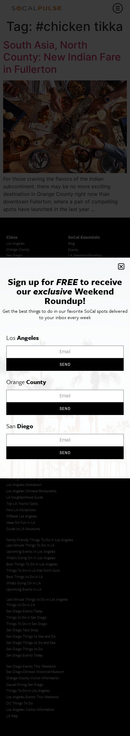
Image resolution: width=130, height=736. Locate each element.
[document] (65, 368)
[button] (121, 266)
